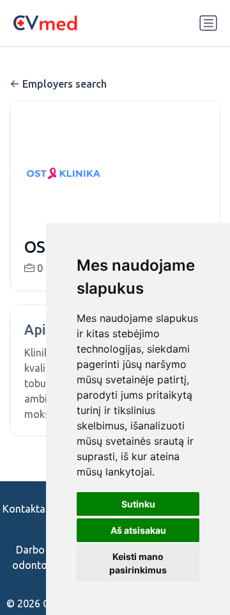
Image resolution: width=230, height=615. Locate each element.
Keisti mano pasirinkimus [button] (138, 563)
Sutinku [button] (138, 504)
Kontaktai (25, 509)
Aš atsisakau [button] (138, 530)
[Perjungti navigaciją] (208, 23)
